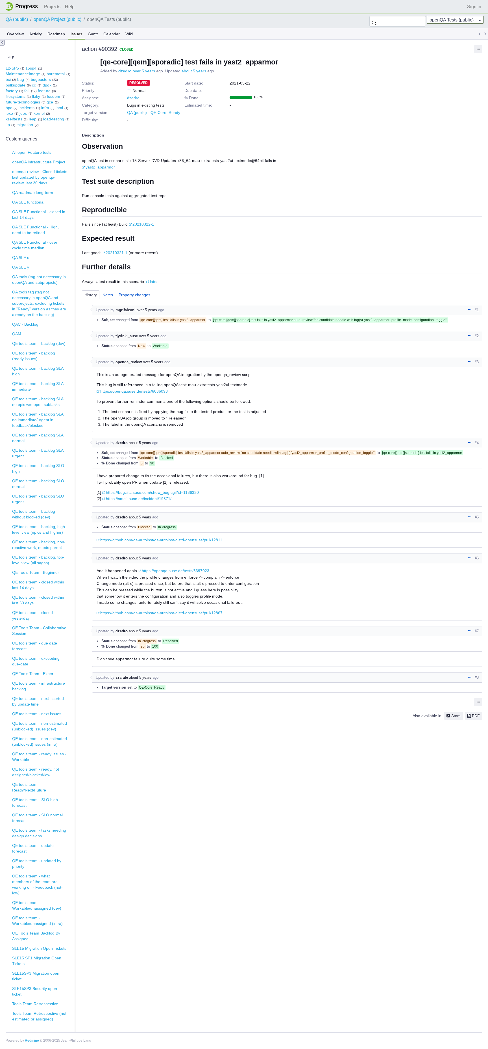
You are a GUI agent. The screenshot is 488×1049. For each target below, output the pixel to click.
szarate (122, 677)
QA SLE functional (28, 202)
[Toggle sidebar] (2, 43)
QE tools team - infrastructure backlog (38, 686)
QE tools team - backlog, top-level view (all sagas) (38, 560)
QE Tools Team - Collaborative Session (39, 631)
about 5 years (194, 71)
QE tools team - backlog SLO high (38, 468)
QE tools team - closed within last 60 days (38, 600)
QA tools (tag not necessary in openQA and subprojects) (39, 279)
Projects (52, 6)
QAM (16, 334)
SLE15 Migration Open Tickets (39, 948)
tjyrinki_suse (127, 336)
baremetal (56, 74)
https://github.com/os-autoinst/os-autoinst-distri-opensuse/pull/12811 (161, 540)
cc (34, 85)
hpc (9, 107)
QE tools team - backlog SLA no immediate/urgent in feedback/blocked (38, 420)
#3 (477, 362)
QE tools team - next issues (36, 713)
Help (70, 6)
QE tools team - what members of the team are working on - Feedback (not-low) (37, 884)
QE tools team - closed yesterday (32, 615)
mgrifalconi (126, 310)
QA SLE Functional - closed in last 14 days (38, 214)
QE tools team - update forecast (33, 848)
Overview (15, 34)
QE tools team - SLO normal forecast (37, 818)
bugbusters (41, 79)
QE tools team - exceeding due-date (36, 661)
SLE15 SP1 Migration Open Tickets (36, 961)
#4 (477, 443)
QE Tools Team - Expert (33, 673)
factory (12, 90)
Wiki (129, 34)
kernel (39, 113)
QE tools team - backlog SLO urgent (38, 499)
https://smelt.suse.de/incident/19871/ (138, 498)
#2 (477, 336)
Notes (108, 295)
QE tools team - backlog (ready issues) (33, 356)
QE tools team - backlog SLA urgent (38, 453)
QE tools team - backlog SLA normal (38, 438)
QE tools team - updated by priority (36, 863)
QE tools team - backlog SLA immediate (38, 386)
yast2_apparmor (100, 167)
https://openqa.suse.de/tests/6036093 (134, 391)
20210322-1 (143, 224)
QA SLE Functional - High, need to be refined (35, 230)
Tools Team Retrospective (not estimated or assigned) (39, 1016)
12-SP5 (12, 68)
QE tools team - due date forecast (34, 646)
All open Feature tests (31, 152)
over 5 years (144, 71)
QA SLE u (20, 257)
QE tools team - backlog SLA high (38, 371)
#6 (477, 558)
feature (44, 90)
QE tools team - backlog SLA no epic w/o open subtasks (38, 402)
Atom (456, 715)
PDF (476, 715)
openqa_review (129, 362)
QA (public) (17, 19)
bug (20, 79)
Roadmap (56, 34)
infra (45, 107)
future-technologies (23, 102)
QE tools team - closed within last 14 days (38, 585)
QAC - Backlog (25, 324)
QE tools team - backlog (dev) (39, 343)
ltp (8, 124)
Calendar (111, 34)
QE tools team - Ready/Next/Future (29, 787)
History (90, 295)
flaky (36, 96)
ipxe (9, 113)
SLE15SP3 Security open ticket (34, 991)
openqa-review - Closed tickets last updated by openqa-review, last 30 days (39, 177)
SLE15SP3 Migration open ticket (35, 976)
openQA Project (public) (57, 19)
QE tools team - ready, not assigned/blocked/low (35, 772)
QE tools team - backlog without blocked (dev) (33, 514)
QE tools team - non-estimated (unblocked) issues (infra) (39, 741)
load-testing (53, 119)
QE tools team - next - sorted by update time (38, 701)
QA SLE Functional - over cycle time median (34, 245)
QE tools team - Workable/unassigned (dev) (36, 905)
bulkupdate (15, 85)
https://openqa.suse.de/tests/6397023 (175, 570)
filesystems (15, 96)
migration (24, 124)
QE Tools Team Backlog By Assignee (36, 936)
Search (374, 21)
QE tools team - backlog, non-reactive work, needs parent (39, 545)
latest (155, 281)
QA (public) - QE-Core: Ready (153, 112)
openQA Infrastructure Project (38, 162)
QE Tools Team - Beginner (35, 572)
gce (50, 102)
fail (26, 90)
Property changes (134, 295)
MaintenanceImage (23, 74)
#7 (477, 631)
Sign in (474, 6)
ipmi (59, 107)
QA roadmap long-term (32, 192)
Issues (76, 34)
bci (8, 79)
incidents (26, 107)
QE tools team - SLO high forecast (35, 802)
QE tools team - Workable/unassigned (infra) (37, 921)
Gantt (93, 34)
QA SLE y (20, 267)
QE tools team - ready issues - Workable (39, 757)
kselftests (14, 119)
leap (32, 119)
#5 (477, 517)
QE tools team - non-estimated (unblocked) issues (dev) (39, 726)
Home (23, 6)
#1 (477, 310)
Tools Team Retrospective (35, 1004)
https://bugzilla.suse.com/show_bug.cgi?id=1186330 (152, 492)
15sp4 (30, 68)
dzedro (125, 71)
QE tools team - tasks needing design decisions (39, 833)
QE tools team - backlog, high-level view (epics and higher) (39, 529)
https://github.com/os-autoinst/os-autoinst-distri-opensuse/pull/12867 (161, 613)
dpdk (47, 85)
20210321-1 (116, 252)
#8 (477, 677)
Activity (35, 34)
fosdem (53, 96)
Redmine (32, 1040)
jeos (23, 113)
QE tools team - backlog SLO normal (38, 484)
